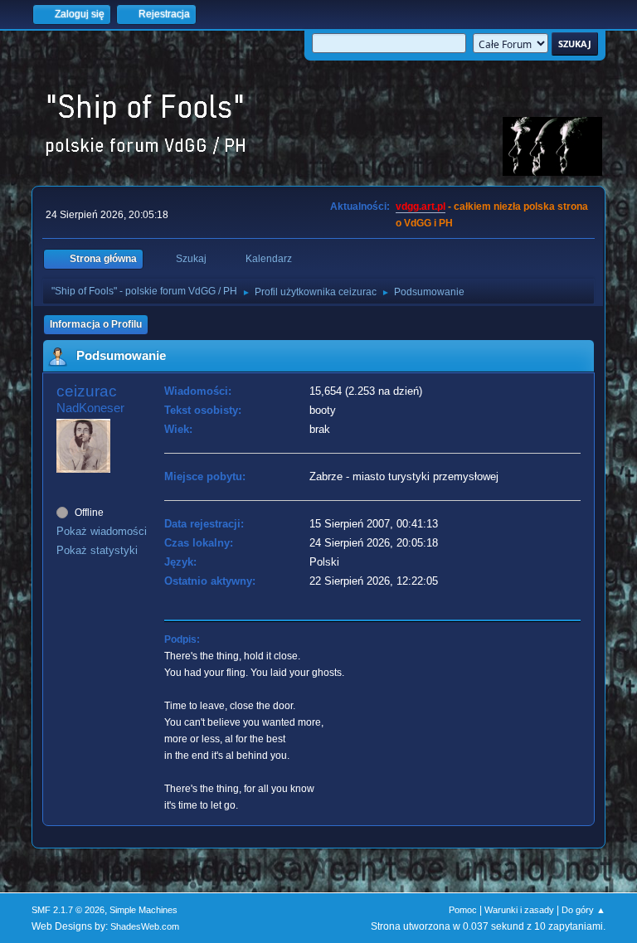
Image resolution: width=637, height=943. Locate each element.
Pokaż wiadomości (101, 531)
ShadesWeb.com (144, 926)
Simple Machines (143, 910)
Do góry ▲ (583, 910)
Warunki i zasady (519, 910)
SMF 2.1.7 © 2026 (68, 910)
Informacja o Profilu (96, 324)
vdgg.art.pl (420, 206)
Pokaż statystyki (97, 550)
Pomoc (463, 910)
